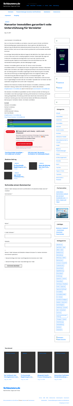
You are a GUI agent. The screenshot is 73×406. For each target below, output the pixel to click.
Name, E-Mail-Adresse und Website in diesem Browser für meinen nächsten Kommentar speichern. (26, 253)
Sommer (59, 312)
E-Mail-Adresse (9, 232)
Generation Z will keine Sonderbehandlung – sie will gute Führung (61, 377)
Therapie (59, 319)
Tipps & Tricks (60, 171)
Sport (57, 164)
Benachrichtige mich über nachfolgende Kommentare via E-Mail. (24, 258)
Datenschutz (56, 12)
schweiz (65, 307)
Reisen (58, 154)
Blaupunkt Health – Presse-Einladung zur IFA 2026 (44, 377)
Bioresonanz (60, 260)
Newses (24, 400)
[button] (10, 120)
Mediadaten (47, 12)
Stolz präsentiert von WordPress (10, 400)
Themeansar (31, 400)
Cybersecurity (60, 265)
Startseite (10, 12)
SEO (58, 310)
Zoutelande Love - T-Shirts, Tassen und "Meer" (62, 200)
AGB (44, 398)
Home (40, 398)
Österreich (59, 329)
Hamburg (59, 284)
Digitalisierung (60, 270)
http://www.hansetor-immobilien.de (14, 117)
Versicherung (56, 5)
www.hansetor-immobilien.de (41, 89)
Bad (62, 250)
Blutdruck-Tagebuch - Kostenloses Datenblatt (62, 230)
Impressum (8, 15)
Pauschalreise (60, 234)
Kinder (60, 297)
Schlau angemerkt (61, 157)
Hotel (58, 286)
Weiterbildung (60, 324)
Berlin (50, 5)
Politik (57, 145)
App (64, 247)
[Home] (4, 11)
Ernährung (59, 276)
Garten (64, 278)
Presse (16, 169)
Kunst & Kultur (60, 130)
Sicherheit (62, 310)
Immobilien (39, 5)
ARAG (28, 5)
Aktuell (58, 113)
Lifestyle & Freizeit (61, 137)
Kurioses (58, 133)
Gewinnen (59, 120)
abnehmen (59, 244)
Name (7, 223)
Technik (58, 167)
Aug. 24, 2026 (7, 379)
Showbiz (58, 161)
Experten (59, 278)
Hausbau (65, 284)
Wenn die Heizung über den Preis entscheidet (44, 167)
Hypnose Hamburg (61, 289)
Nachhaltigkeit (60, 305)
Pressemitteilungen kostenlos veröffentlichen (28, 12)
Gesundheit (32, 5)
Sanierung (59, 307)
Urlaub (64, 319)
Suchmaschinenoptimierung (62, 316)
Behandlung (60, 255)
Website (7, 241)
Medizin (58, 302)
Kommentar (8, 194)
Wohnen (59, 327)
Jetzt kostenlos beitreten (24, 144)
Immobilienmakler (61, 294)
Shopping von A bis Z (64, 403)
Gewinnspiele (59, 398)
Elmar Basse (60, 273)
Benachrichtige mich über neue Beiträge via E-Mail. (20, 262)
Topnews (58, 174)
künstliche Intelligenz (62, 299)
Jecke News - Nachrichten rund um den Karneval (62, 194)
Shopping (16, 15)
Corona (46, 5)
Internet (58, 126)
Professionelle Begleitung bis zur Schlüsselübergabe (20, 167)
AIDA (47, 398)
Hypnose (63, 286)
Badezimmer (60, 252)
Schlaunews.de (11, 3)
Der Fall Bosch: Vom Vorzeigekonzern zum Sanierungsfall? (11, 377)
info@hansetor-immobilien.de (12, 89)
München (64, 302)
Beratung (59, 257)
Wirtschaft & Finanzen (10, 353)
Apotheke (59, 247)
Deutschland (60, 268)
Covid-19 (64, 263)
